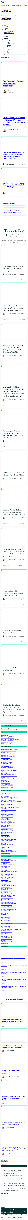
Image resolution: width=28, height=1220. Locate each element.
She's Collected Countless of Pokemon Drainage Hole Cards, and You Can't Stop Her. (14, 121)
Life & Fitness (10, 43)
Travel (8, 53)
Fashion (6, 36)
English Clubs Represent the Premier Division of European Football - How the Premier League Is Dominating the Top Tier (14, 1172)
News (8, 46)
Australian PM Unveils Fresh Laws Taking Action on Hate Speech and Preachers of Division (14, 512)
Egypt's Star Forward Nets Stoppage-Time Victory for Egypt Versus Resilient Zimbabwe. (13, 1098)
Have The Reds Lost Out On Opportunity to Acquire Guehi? (12, 211)
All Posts (6, 26)
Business (6, 28)
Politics (8, 49)
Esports (5, 29)
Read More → (22, 279)
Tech (8, 52)
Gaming (9, 40)
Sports (8, 50)
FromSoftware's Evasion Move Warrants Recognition (13, 83)
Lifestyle (9, 45)
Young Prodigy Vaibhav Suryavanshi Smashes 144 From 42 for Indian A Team (13, 593)
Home (5, 25)
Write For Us (4, 1217)
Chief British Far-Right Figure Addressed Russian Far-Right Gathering (13, 268)
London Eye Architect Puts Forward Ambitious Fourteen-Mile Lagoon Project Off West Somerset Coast (14, 1149)
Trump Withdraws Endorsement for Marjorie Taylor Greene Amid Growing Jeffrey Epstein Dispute (12, 1021)
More (5, 39)
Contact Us (6, 54)
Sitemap (20, 1217)
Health (8, 42)
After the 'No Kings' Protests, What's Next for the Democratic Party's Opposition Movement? (13, 308)
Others (8, 47)
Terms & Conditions (12, 1217)
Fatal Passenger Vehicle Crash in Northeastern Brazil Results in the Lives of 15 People (14, 185)
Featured (6, 38)
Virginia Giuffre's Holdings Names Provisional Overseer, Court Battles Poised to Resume (14, 1072)
